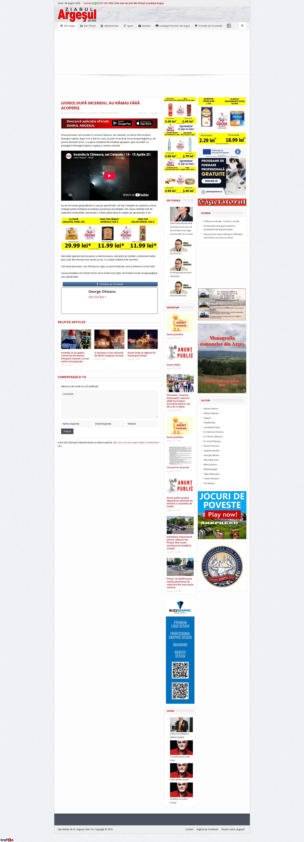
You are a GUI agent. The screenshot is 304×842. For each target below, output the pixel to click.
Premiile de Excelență (210, 25)
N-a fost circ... (176, 253)
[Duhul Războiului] (181, 286)
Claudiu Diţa (209, 422)
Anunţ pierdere (175, 334)
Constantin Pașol (212, 427)
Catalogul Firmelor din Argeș (174, 25)
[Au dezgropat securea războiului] (181, 263)
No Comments (112, 113)
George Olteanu (78, 113)
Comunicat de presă (178, 467)
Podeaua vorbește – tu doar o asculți (221, 221)
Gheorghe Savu (211, 459)
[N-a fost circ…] (181, 243)
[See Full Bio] (105, 297)
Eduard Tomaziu (211, 445)
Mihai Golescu (210, 464)
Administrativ (111, 25)
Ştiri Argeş (69, 25)
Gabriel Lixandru (212, 450)
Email (155, 113)
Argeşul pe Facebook (207, 829)
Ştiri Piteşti (90, 25)
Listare (145, 113)
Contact (88, 3)
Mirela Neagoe (211, 469)
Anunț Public (173, 364)
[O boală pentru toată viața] (181, 747)
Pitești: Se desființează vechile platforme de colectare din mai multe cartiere (180, 583)
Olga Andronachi (212, 473)
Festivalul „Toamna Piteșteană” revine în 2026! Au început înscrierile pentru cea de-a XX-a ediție (178, 400)
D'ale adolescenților (179, 779)
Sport (130, 25)
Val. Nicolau (209, 483)
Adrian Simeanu (211, 413)
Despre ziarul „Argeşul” (233, 829)
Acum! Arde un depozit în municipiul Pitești (141, 354)
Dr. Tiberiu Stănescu (213, 436)
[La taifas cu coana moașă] (181, 789)
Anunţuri (146, 25)
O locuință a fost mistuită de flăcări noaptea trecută (108, 354)
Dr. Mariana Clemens (214, 431)
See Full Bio (96, 297)
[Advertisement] (152, 52)
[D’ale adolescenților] (181, 770)
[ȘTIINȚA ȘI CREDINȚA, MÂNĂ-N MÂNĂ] (181, 724)
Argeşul (207, 417)
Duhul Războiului (178, 295)
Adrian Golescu (211, 408)
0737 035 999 (105, 3)
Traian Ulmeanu (211, 478)
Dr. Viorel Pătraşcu (212, 441)
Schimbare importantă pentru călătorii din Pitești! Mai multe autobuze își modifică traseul (179, 542)
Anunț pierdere (175, 437)
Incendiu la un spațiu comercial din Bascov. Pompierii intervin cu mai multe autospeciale (75, 357)
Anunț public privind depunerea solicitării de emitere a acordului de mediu (180, 502)
